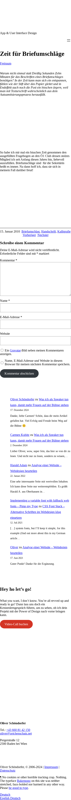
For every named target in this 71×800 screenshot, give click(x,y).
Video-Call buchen (16, 624)
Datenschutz (7, 770)
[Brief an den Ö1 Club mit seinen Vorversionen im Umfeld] (35, 145)
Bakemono (24, 780)
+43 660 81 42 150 (18, 730)
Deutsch (5, 794)
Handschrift (48, 231)
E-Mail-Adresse (11, 317)
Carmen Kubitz (19, 434)
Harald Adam (18, 465)
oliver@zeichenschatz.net (16, 733)
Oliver (14, 547)
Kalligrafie (64, 231)
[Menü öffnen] (68, 40)
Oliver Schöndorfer (22, 399)
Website (5, 333)
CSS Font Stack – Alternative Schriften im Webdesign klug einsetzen (37, 512)
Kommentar (8, 260)
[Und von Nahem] (35, 221)
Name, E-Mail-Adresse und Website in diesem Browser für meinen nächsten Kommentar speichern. (37, 362)
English (5, 798)
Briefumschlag (30, 231)
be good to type (18, 788)
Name (5, 300)
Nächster (43, 235)
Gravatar (15, 350)
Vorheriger (29, 235)
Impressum (51, 767)
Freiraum (5, 63)
